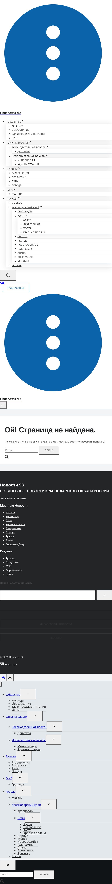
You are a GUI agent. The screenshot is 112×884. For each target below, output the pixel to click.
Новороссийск (28, 245)
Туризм (10, 558)
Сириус (22, 236)
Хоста (27, 228)
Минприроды (26, 160)
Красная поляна (34, 232)
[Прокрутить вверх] (3, 678)
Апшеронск (25, 257)
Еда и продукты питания (28, 134)
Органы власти (16, 717)
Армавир (23, 261)
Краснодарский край (26, 805)
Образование (20, 130)
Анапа (22, 253)
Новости (9, 485)
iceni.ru (56, 638)
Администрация (28, 164)
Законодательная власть (29, 727)
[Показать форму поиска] (8, 275)
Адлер (27, 220)
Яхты (15, 181)
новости (35, 491)
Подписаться (16, 287)
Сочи (9, 520)
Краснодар (25, 211)
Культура (17, 126)
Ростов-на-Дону (15, 544)
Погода (16, 185)
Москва (17, 203)
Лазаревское (32, 224)
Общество (13, 695)
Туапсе (22, 241)
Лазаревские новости (56, 624)
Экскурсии (19, 177)
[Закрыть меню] (1, 684)
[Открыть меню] (3, 405)
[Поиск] (104, 595)
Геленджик (25, 249)
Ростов (16, 265)
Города (10, 791)
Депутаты (24, 151)
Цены (15, 138)
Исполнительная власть (29, 740)
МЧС (8, 566)
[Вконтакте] (2, 283)
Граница (17, 194)
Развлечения (20, 173)
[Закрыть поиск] (8, 865)
